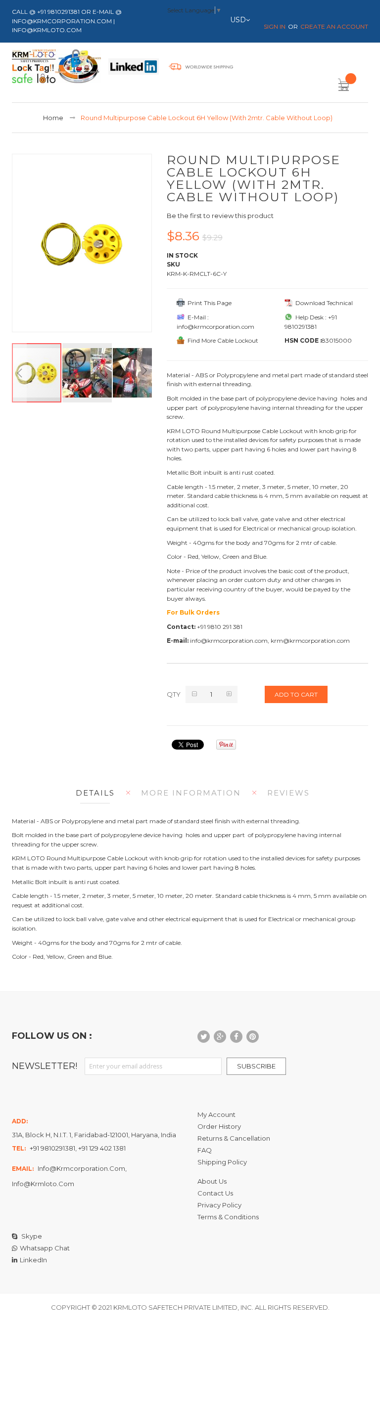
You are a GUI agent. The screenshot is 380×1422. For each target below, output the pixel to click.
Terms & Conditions (228, 1217)
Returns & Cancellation (233, 1138)
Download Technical (322, 303)
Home (53, 118)
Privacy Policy (219, 1205)
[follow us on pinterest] (252, 1036)
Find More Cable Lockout (221, 340)
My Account (216, 1114)
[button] (19, 372)
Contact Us (215, 1193)
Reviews (288, 793)
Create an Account (334, 26)
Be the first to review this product (220, 216)
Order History (219, 1126)
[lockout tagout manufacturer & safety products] (56, 68)
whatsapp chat (45, 1248)
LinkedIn (33, 1260)
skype (31, 1236)
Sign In (274, 26)
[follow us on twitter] (203, 1036)
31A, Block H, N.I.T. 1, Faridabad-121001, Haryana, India (94, 1135)
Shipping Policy (222, 1162)
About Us (212, 1181)
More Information (191, 793)
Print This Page (208, 303)
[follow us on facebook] (236, 1036)
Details (95, 793)
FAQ (204, 1150)
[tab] (93, 792)
